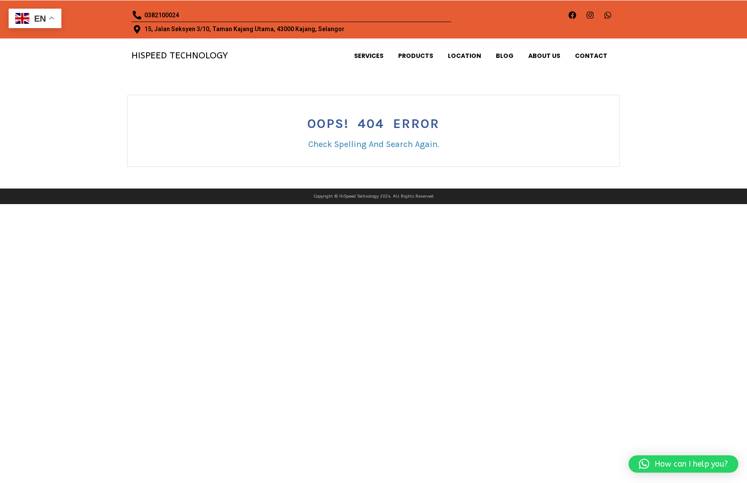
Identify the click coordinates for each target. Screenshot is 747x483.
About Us (544, 55)
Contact (591, 55)
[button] (683, 464)
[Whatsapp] (608, 15)
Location (464, 55)
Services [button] (368, 55)
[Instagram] (590, 15)
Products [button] (415, 55)
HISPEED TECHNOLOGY (179, 55)
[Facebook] (572, 15)
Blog (505, 55)
